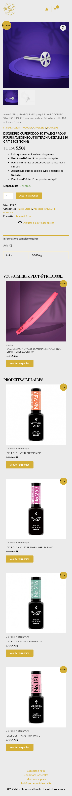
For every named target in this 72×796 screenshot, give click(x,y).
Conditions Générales (36, 774)
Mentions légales (36, 779)
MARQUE (25, 114)
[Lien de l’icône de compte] (46, 9)
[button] (63, 28)
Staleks (16, 127)
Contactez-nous (36, 770)
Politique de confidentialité (36, 783)
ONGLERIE (39, 127)
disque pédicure (23, 216)
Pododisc (27, 127)
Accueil (7, 114)
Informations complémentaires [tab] (21, 238)
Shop (15, 114)
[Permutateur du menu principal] (65, 9)
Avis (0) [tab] (7, 245)
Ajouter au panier (28, 195)
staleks (7, 127)
